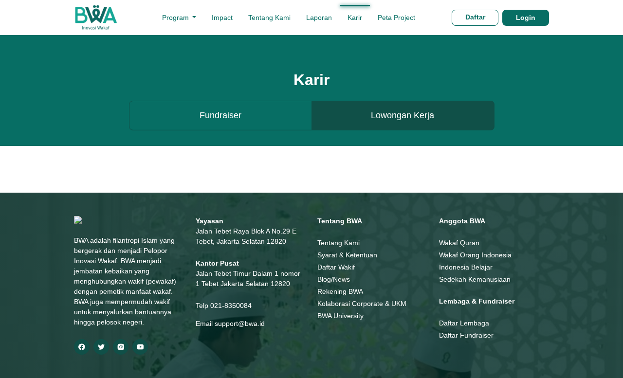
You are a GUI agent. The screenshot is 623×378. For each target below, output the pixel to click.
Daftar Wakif (336, 267)
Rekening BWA (340, 291)
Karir (355, 17)
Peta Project (396, 17)
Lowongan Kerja (402, 115)
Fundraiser (220, 115)
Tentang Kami (269, 17)
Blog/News (333, 279)
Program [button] (176, 17)
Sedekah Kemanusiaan (475, 279)
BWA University (340, 316)
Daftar (475, 17)
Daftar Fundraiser (466, 335)
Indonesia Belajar (466, 267)
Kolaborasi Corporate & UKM (361, 303)
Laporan (319, 17)
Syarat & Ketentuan (347, 255)
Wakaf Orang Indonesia (475, 255)
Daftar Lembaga (464, 323)
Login (525, 17)
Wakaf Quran (459, 243)
